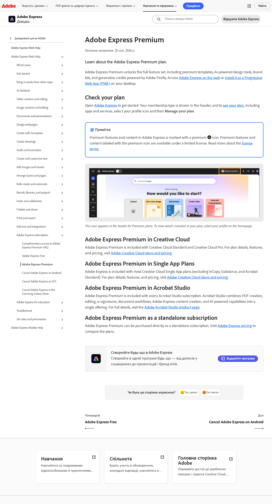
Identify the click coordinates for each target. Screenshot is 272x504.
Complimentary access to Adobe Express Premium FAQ (41, 245)
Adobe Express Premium (37, 264)
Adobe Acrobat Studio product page (172, 307)
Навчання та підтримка (158, 6)
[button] (249, 6)
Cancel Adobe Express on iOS (39, 281)
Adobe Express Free (33, 256)
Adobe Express (105, 105)
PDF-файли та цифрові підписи (75, 6)
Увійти (262, 6)
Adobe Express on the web (199, 77)
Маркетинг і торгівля (119, 6)
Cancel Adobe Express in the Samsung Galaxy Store (38, 292)
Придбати (193, 6)
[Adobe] (8, 6)
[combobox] (185, 19)
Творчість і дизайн (33, 6)
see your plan (233, 105)
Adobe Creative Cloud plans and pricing (141, 253)
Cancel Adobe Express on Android (41, 273)
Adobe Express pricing (235, 325)
